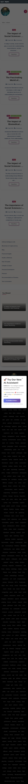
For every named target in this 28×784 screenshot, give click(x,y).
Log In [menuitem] (2, 1)
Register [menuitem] (7, 1)
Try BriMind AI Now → (12, 400)
